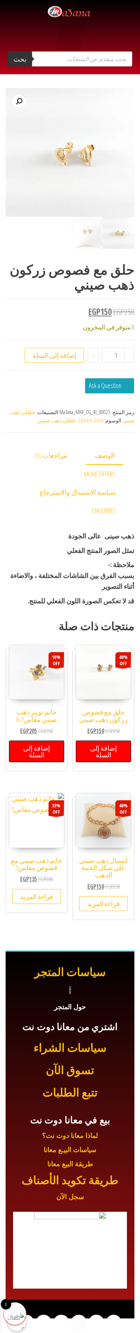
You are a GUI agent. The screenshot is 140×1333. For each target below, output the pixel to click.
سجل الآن (70, 1197)
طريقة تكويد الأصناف (70, 1180)
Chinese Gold (91, 420)
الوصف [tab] (105, 455)
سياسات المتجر (70, 972)
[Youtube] (79, 1322)
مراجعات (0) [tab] (51, 455)
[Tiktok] (44, 1322)
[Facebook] (114, 1322)
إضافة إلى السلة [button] (103, 751)
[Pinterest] (26, 1322)
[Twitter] (96, 1322)
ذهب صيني (49, 420)
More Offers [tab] (100, 473)
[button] (70, 37)
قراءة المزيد (103, 903)
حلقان (28, 412)
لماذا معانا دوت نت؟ (70, 1135)
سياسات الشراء (70, 1048)
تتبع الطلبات (70, 1092)
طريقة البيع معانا (70, 1164)
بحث (20, 58)
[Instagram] (61, 1322)
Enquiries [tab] (104, 510)
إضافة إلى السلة (54, 355)
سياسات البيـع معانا (70, 1150)
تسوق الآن (70, 1070)
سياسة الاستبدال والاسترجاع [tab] (78, 492)
